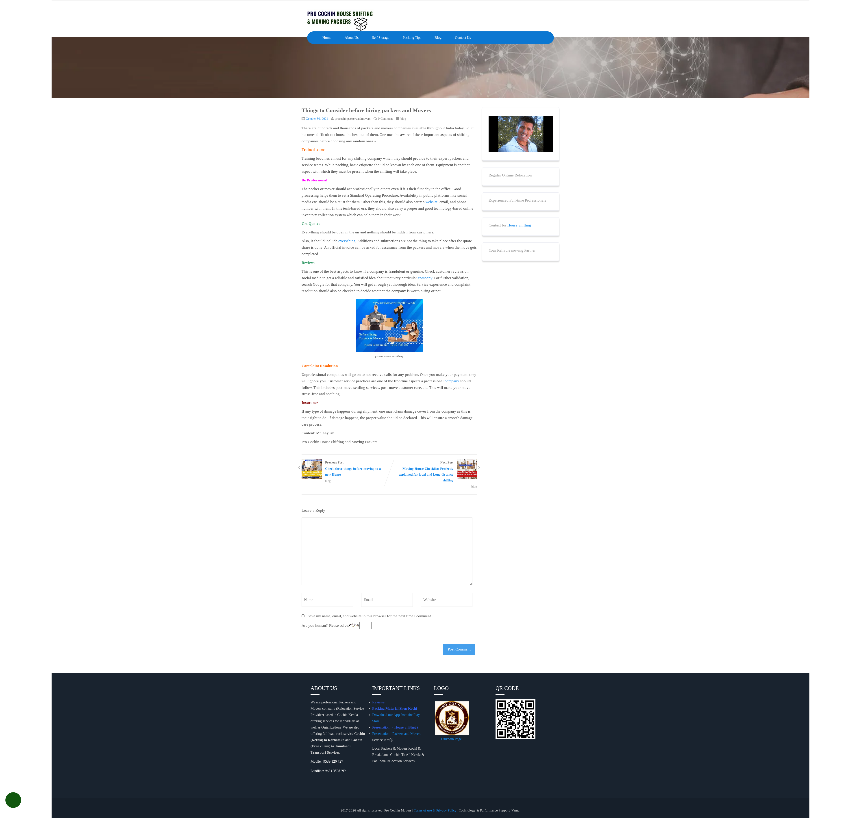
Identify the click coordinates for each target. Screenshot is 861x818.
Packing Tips (412, 37)
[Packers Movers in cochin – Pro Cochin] (340, 20)
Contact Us (463, 37)
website (432, 202)
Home (326, 37)
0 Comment (385, 118)
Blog (438, 37)
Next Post (426, 471)
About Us (352, 37)
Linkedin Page (452, 739)
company (425, 278)
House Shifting (519, 225)
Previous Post (353, 468)
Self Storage (380, 37)
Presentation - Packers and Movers (397, 733)
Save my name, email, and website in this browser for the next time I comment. (370, 616)
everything (347, 241)
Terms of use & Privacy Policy (435, 810)
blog (403, 118)
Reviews (378, 702)
